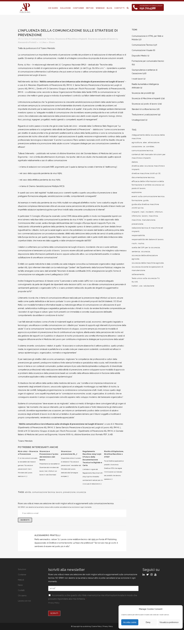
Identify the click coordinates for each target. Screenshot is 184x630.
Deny (148, 622)
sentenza (136, 252)
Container (22, 575)
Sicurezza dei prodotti (141, 93)
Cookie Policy (97, 626)
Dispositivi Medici (139, 56)
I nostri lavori (137, 79)
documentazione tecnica (143, 177)
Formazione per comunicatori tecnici (148, 61)
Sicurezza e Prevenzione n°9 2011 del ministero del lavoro (48, 455)
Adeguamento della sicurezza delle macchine (148, 136)
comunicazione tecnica (43, 492)
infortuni (159, 212)
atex (145, 142)
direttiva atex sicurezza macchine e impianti (148, 167)
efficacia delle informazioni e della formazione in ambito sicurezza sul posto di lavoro (148, 184)
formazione (137, 200)
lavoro (59, 492)
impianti (135, 212)
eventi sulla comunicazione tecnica (148, 196)
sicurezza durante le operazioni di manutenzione (147, 268)
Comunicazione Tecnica (42, 39)
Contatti (21, 590)
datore (135, 162)
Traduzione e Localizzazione (144, 114)
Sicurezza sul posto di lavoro (101, 39)
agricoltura (137, 142)
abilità (28, 492)
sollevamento (138, 274)
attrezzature (153, 142)
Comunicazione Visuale (142, 50)
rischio (141, 243)
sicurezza (81, 492)
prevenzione (69, 492)
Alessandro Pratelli (27, 42)
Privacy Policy (53, 603)
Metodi (21, 580)
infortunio (136, 216)
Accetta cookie (129, 622)
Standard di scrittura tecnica (144, 109)
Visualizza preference (168, 622)
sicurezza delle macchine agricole (148, 263)
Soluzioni (22, 569)
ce (144, 146)
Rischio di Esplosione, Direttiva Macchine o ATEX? (114, 454)
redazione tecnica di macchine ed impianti (147, 229)
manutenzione (148, 220)
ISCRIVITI (54, 613)
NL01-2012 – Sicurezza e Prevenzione (28, 452)
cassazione (137, 146)
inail (142, 212)
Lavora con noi (24, 601)
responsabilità (138, 235)
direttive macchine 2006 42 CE (146, 173)
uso (140, 286)
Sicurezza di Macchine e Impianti (71, 39)
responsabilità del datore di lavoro (147, 239)
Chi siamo (22, 595)
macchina (153, 216)
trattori (135, 286)
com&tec (150, 146)
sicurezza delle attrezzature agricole (145, 257)
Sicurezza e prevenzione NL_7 (69, 452)
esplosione (137, 192)
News (20, 585)
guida (146, 200)
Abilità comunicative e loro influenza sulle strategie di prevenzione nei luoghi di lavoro (82, 82)
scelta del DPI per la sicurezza (146, 247)
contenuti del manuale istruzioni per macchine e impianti (149, 156)
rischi (134, 243)
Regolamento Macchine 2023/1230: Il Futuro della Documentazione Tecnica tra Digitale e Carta (92, 458)
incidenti (150, 212)
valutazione (148, 286)
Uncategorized (138, 120)
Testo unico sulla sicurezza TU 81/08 (146, 280)
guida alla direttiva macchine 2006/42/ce (145, 206)
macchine (136, 220)
